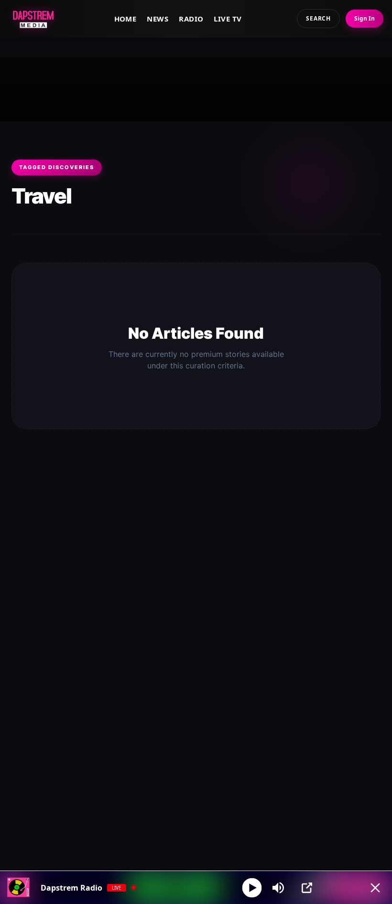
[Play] (252, 887)
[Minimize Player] (375, 888)
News (157, 18)
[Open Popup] (307, 888)
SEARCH (318, 18)
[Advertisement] (196, 87)
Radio (191, 18)
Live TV (227, 18)
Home (125, 18)
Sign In (364, 18)
